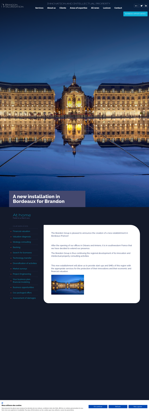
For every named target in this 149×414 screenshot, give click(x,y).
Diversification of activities (25, 263)
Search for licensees (22, 252)
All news (95, 8)
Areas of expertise (78, 8)
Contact (118, 8)
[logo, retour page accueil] (12, 6)
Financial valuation (21, 231)
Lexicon (107, 8)
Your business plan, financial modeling (22, 280)
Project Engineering (22, 274)
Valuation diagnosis (22, 236)
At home (22, 215)
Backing (16, 247)
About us (51, 8)
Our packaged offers (22, 293)
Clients (62, 8)
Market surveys (20, 268)
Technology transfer (22, 258)
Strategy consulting (22, 242)
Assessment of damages (24, 298)
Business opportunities (135, 14)
